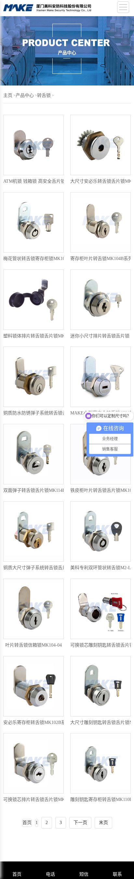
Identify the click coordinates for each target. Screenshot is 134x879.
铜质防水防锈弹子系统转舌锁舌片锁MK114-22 (49, 413)
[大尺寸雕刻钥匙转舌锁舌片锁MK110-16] (100, 686)
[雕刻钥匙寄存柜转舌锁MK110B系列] (100, 763)
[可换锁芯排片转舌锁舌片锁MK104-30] (33, 763)
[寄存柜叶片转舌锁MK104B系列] (100, 222)
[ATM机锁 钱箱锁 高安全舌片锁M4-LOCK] (33, 145)
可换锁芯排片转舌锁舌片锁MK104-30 (40, 799)
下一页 (80, 822)
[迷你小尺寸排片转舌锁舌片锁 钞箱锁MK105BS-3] (100, 300)
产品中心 (25, 95)
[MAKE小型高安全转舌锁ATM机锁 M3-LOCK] (100, 377)
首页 (16, 874)
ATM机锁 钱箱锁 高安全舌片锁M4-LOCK (44, 181)
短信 (83, 874)
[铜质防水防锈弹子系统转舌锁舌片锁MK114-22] (33, 377)
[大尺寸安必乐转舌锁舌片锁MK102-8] (100, 145)
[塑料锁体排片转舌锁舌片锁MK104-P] (33, 300)
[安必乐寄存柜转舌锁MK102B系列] (33, 686)
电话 (50, 874)
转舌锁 (44, 95)
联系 (117, 874)
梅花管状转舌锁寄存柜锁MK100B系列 (41, 258)
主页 (7, 95)
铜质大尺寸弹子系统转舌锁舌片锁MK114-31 (47, 567)
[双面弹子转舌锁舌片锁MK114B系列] (33, 454)
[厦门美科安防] (47, 9)
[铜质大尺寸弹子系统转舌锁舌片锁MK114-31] (33, 531)
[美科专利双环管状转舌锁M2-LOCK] (100, 531)
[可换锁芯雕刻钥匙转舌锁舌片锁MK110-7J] (100, 609)
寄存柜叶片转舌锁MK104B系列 (101, 258)
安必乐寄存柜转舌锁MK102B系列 (36, 722)
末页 (103, 822)
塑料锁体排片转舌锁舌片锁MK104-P (39, 336)
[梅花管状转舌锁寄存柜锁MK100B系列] (33, 222)
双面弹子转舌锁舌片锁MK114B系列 (38, 490)
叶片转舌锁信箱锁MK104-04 (33, 645)
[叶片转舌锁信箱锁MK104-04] (33, 609)
